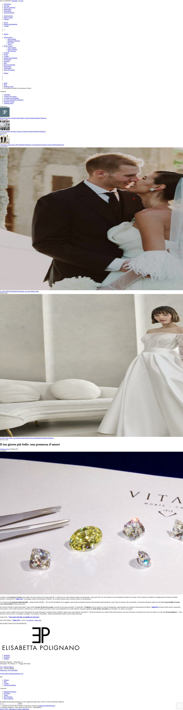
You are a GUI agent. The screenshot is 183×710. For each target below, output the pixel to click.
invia (20, 703)
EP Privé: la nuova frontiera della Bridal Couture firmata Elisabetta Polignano (23, 118)
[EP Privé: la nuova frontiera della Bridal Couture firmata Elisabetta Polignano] (5, 116)
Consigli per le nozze (10, 96)
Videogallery (8, 11)
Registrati (14, 1)
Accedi (21, 1)
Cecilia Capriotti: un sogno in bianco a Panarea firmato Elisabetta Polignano (23, 131)
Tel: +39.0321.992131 (7, 667)
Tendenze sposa (8, 103)
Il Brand (6, 19)
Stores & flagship (9, 12)
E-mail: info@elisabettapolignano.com (11, 673)
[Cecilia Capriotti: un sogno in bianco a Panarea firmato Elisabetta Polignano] (5, 130)
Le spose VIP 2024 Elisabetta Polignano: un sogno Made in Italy (19, 291)
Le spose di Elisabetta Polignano (13, 100)
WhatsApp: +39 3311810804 (9, 670)
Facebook (30, 620)
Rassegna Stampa (9, 101)
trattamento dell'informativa (47, 705)
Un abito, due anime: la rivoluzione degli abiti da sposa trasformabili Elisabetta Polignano (27, 438)
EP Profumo (7, 4)
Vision (10, 44)
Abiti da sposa (8, 37)
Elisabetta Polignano (14, 41)
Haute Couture (8, 17)
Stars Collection (12, 49)
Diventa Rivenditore (10, 685)
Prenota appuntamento (10, 24)
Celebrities (7, 94)
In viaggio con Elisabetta (11, 98)
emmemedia (25, 709)
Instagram (38, 620)
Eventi (6, 22)
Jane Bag (6, 6)
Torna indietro (12, 39)
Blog (5, 63)
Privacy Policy (4, 709)
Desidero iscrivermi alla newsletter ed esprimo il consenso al (28, 705)
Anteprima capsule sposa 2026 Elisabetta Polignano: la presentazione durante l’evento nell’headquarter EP (32, 145)
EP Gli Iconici (12, 51)
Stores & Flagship (9, 70)
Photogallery (7, 9)
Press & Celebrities (9, 7)
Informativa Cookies (15, 709)
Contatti (6, 26)
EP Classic (11, 42)
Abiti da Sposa (8, 16)
